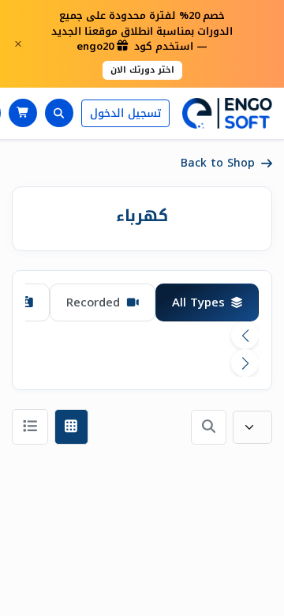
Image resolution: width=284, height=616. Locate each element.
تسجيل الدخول (125, 113)
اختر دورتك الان (142, 70)
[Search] (59, 113)
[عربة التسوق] (23, 113)
